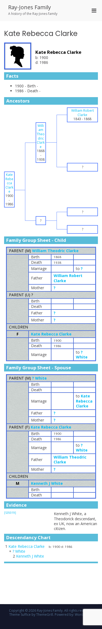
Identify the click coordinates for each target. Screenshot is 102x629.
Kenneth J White (47, 483)
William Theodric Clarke (55, 250)
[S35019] (10, 513)
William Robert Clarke (68, 278)
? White (39, 378)
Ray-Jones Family (29, 7)
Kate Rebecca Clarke (51, 334)
